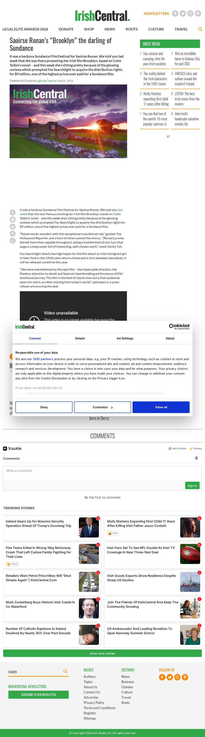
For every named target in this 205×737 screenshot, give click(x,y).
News (125, 676)
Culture (127, 692)
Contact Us (92, 692)
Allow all (161, 407)
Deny (44, 407)
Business (127, 682)
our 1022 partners (40, 359)
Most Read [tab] (151, 44)
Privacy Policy (94, 702)
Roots (125, 702)
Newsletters (156, 13)
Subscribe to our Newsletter (38, 694)
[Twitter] (183, 13)
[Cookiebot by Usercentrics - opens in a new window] (172, 327)
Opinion (127, 687)
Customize (100, 407)
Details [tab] (80, 338)
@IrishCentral (47, 80)
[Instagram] (190, 13)
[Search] (200, 29)
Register (90, 713)
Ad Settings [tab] (125, 338)
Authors (89, 676)
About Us (90, 687)
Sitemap (90, 718)
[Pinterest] (198, 13)
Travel (126, 697)
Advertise (91, 697)
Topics (88, 682)
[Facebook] (175, 13)
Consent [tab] (35, 338)
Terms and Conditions (99, 708)
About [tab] (170, 338)
